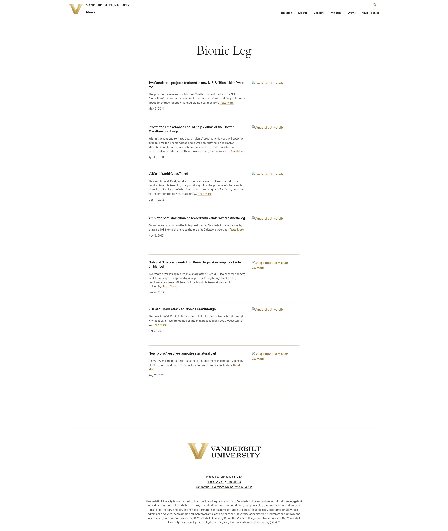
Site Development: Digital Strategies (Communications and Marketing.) (226, 522)
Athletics (336, 13)
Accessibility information (163, 518)
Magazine (319, 13)
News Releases (370, 13)
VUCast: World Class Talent (168, 174)
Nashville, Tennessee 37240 (224, 477)
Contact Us (234, 482)
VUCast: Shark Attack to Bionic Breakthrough (182, 309)
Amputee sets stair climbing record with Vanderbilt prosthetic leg (197, 218)
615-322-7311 (215, 482)
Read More (227, 103)
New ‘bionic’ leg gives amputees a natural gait (182, 354)
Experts (302, 13)
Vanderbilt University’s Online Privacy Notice (224, 487)
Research (286, 13)
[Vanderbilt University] (224, 451)
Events (352, 13)
